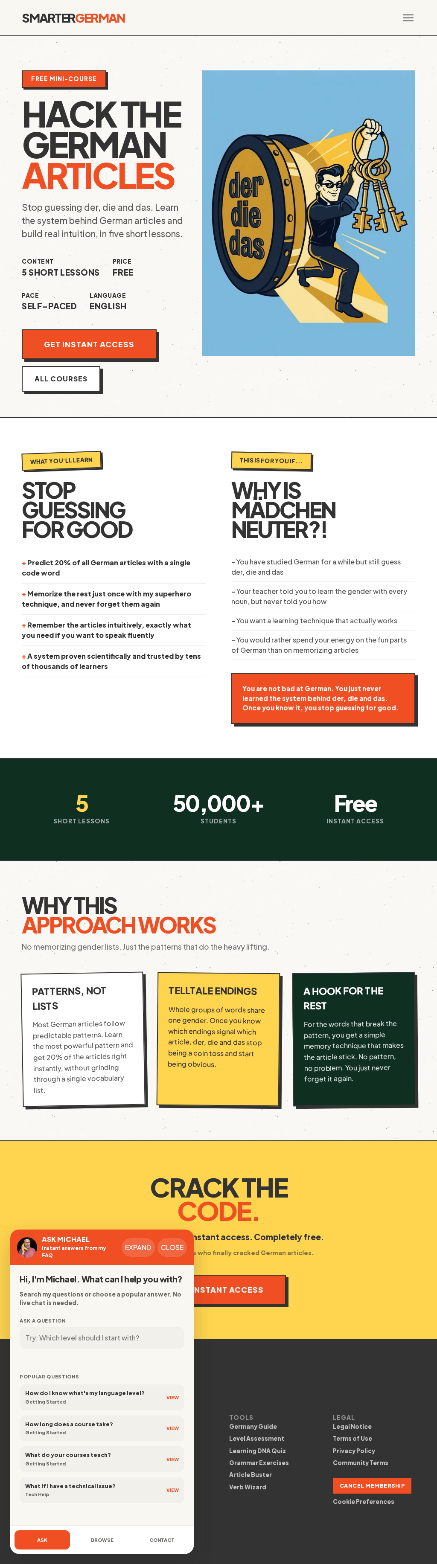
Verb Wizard (247, 1487)
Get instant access (89, 344)
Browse (102, 1540)
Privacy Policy (354, 1450)
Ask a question (42, 1320)
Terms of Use (352, 1438)
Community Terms (360, 1462)
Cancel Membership (372, 1485)
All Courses (61, 378)
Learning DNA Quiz (257, 1450)
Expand (138, 1247)
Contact (162, 1540)
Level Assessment (256, 1438)
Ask (42, 1540)
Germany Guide (253, 1426)
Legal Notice (352, 1426)
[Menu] (408, 18)
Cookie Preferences (363, 1501)
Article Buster (250, 1474)
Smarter (73, 17)
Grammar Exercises (259, 1462)
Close (172, 1247)
